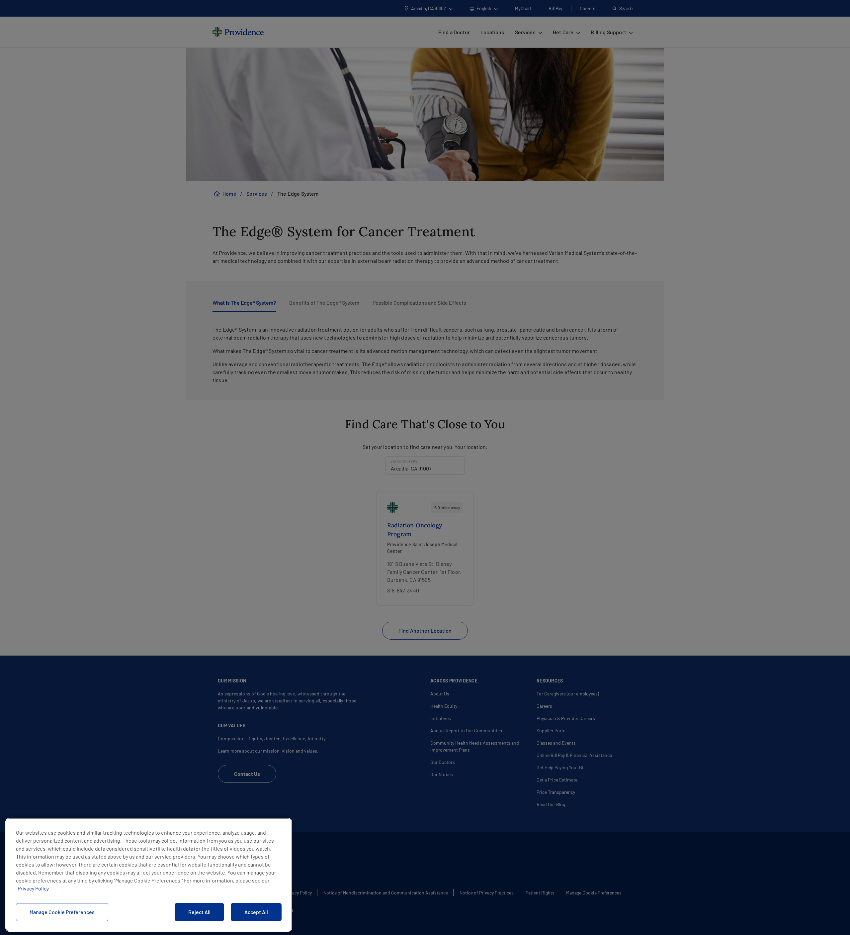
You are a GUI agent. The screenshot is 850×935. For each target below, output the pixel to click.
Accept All (256, 912)
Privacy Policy (33, 888)
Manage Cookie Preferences (62, 912)
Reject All (199, 912)
